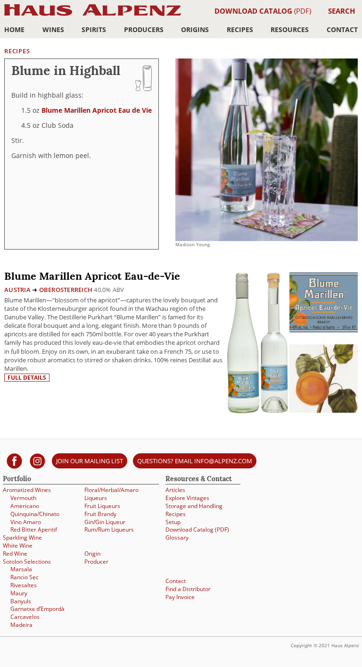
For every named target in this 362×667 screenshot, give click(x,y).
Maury (18, 593)
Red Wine (15, 553)
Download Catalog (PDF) (197, 529)
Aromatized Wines (27, 489)
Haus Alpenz (92, 15)
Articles (175, 489)
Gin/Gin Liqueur (104, 521)
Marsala (21, 569)
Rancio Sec (24, 577)
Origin (92, 553)
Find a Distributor (188, 588)
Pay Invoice (180, 596)
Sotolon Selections (27, 561)
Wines (53, 29)
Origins (195, 29)
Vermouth (23, 497)
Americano (24, 505)
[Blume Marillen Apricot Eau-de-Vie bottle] (257, 341)
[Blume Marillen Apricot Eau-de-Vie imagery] (323, 410)
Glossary (177, 537)
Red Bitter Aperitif (33, 529)
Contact (342, 29)
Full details (27, 378)
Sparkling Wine (22, 537)
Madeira (21, 624)
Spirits (94, 29)
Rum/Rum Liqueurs (109, 529)
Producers (144, 29)
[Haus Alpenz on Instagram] (37, 460)
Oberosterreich (66, 289)
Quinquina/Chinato (34, 513)
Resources (290, 29)
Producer (96, 561)
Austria (17, 289)
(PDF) (262, 11)
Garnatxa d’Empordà (37, 608)
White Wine (18, 545)
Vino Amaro (25, 521)
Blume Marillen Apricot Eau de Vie (96, 110)
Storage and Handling (193, 505)
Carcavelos (25, 616)
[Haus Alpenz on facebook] (14, 460)
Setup (173, 521)
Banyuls (20, 601)
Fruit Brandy (100, 513)
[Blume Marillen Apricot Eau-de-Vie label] (323, 303)
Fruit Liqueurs (102, 505)
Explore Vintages (187, 497)
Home (14, 29)
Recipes (240, 29)
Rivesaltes (23, 585)
